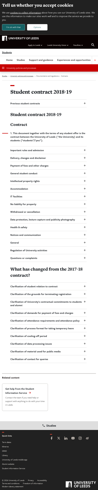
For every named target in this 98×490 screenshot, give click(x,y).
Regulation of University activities (28, 250)
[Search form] (93, 45)
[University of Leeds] (81, 484)
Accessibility (42, 480)
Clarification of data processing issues (31, 343)
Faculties (77, 45)
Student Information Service (13, 468)
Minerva (5, 446)
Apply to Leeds (34, 45)
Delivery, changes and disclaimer (28, 158)
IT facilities (16, 196)
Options (37, 27)
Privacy (31, 480)
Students (7, 52)
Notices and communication (25, 235)
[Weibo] (87, 438)
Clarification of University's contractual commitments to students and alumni (46, 303)
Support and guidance (41, 60)
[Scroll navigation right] (95, 60)
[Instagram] (80, 438)
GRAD (4, 450)
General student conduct (23, 173)
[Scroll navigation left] (3, 60)
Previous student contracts (25, 103)
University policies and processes (21, 68)
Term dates (6, 442)
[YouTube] (73, 438)
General (15, 242)
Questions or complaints (23, 258)
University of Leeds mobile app (14, 459)
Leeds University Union (56, 45)
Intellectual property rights (25, 181)
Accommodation (19, 188)
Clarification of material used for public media (35, 351)
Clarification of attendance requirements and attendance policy (44, 320)
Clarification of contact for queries (29, 359)
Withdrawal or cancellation (25, 212)
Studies (21, 60)
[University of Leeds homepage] (20, 38)
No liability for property (23, 204)
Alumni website (8, 464)
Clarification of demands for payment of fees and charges (41, 313)
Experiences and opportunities (74, 60)
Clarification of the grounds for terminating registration (40, 294)
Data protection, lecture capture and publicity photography (43, 219)
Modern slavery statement (12, 486)
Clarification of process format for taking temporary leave (42, 328)
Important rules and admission (27, 150)
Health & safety (18, 227)
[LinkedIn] (66, 438)
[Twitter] (59, 438)
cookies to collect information (25, 12)
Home (9, 60)
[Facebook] (52, 438)
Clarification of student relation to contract (34, 286)
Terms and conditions (10, 483)
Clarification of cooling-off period (29, 336)
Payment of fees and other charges (29, 165)
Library (5, 455)
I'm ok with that (13, 27)
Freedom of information (33, 483)
